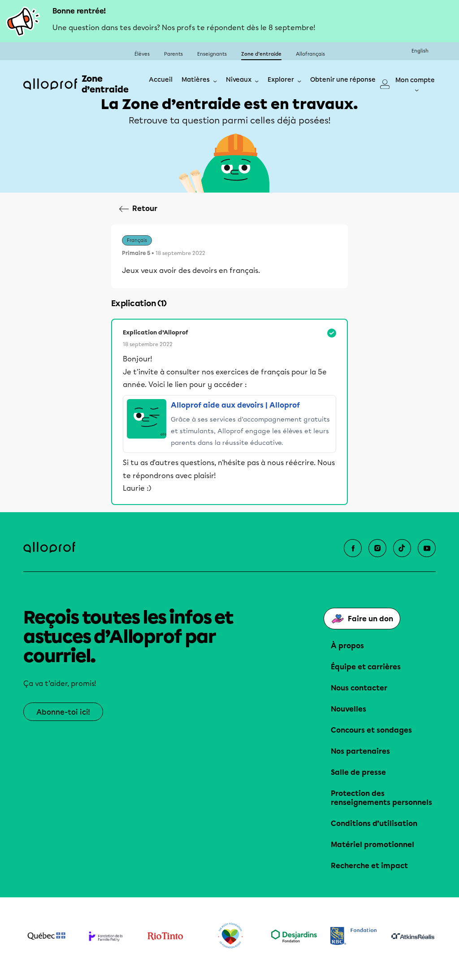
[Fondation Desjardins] (294, 936)
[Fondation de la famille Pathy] (106, 936)
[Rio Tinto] (165, 936)
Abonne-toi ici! (63, 712)
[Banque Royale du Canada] (353, 936)
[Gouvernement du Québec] (46, 936)
